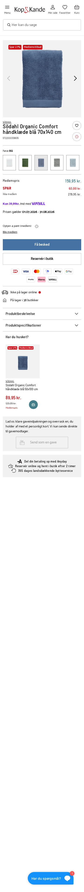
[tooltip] (77, 136)
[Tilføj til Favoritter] (76, 125)
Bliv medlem (10, 232)
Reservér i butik (42, 259)
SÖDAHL (7, 122)
